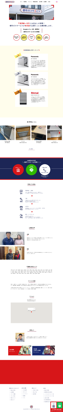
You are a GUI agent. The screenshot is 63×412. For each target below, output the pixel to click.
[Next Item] (59, 133)
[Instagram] (57, 2)
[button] (49, 2)
